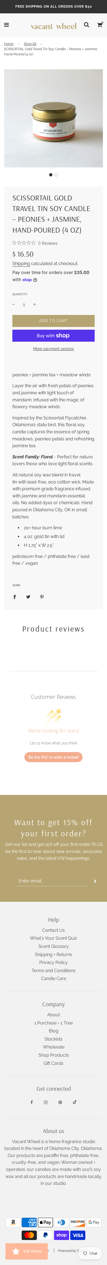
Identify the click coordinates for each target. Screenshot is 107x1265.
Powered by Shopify (73, 1251)
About (53, 1014)
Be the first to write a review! (53, 757)
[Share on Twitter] (28, 596)
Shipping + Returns (53, 954)
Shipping (21, 263)
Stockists (53, 1039)
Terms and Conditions (53, 970)
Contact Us (53, 930)
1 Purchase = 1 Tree (53, 1023)
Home (8, 44)
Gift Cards (53, 1063)
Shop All (30, 44)
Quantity (19, 294)
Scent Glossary (53, 946)
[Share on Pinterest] (42, 596)
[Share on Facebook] (14, 596)
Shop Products (53, 1055)
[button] (50, 174)
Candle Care (53, 978)
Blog (53, 1030)
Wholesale (53, 1047)
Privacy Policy (53, 962)
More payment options (53, 349)
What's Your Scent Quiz (53, 938)
